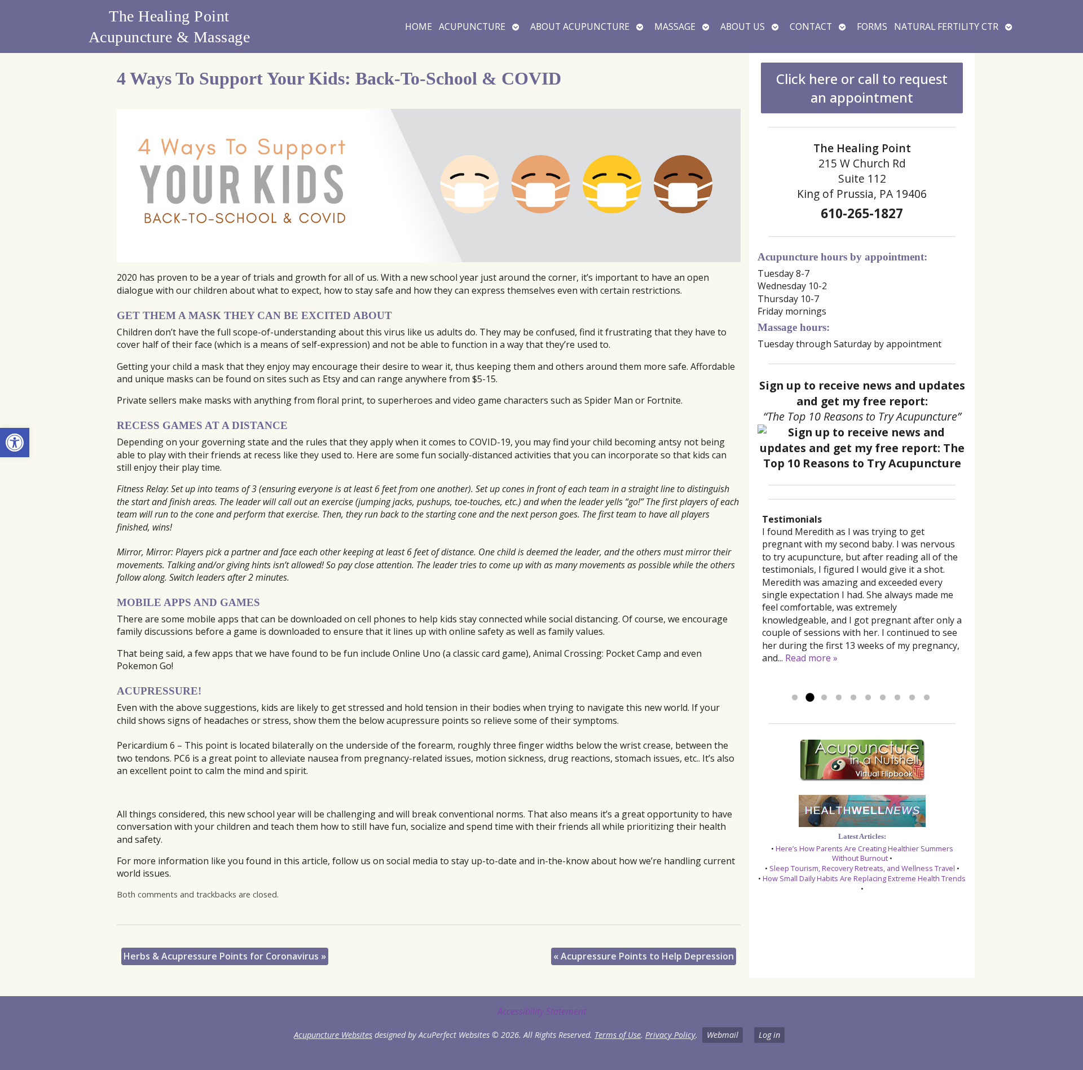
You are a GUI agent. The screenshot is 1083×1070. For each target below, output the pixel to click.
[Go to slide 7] (882, 698)
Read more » (811, 658)
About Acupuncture (579, 26)
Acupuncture (472, 26)
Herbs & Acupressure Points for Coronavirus (225, 956)
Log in (769, 1034)
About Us (742, 26)
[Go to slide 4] (838, 698)
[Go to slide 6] (868, 698)
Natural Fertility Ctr (946, 26)
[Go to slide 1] (794, 698)
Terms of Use (618, 1034)
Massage (674, 26)
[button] (14, 442)
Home (418, 26)
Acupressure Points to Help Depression (643, 956)
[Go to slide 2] (809, 698)
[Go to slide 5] (853, 698)
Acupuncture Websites (333, 1034)
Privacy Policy (670, 1034)
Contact (811, 26)
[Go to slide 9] (912, 698)
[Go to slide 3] (824, 698)
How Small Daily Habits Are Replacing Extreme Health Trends (864, 878)
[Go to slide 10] (926, 698)
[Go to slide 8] (897, 698)
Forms (872, 26)
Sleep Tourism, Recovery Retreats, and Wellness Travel (862, 868)
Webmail (722, 1034)
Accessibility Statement (542, 1011)
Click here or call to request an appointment (862, 88)
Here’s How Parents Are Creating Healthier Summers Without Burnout (864, 853)
